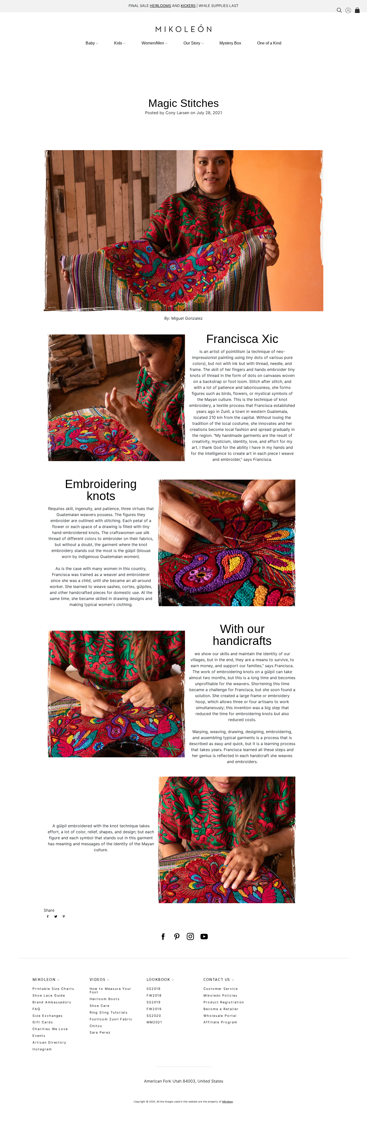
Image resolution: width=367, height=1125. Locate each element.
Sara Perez (100, 1032)
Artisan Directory (49, 1042)
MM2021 (155, 1022)
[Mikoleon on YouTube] (204, 936)
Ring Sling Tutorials (109, 1012)
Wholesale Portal (220, 1016)
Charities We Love (50, 1029)
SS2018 (154, 989)
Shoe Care (100, 1006)
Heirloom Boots (105, 999)
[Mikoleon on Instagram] (190, 936)
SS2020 (154, 1016)
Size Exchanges (47, 1016)
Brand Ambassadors (51, 1002)
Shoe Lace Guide (48, 995)
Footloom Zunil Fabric (111, 1019)
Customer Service (220, 989)
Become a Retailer (221, 1009)
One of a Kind (269, 43)
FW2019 (154, 1009)
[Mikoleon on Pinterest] (177, 936)
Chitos (96, 1026)
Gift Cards (42, 1022)
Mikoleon (227, 1101)
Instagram (42, 1049)
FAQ (36, 1009)
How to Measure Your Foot (110, 990)
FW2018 (154, 995)
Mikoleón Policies (220, 995)
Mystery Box (230, 43)
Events (39, 1036)
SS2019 (154, 1002)
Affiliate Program (220, 1022)
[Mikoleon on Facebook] (163, 936)
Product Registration (223, 1002)
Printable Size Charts (53, 989)
